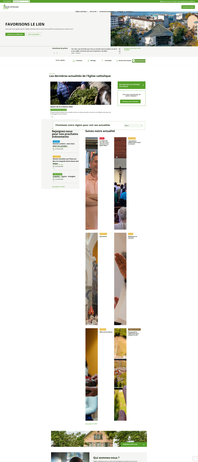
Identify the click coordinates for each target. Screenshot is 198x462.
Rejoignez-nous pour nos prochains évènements (65, 133)
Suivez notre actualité (100, 131)
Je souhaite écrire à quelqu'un (187, 1)
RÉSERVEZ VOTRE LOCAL (130, 444)
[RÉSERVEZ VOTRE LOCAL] (144, 444)
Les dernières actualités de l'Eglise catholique (80, 76)
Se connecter (7, 1)
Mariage (93, 60)
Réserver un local (166, 1)
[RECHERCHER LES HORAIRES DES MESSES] (143, 85)
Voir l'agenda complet (58, 186)
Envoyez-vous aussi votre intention (132, 49)
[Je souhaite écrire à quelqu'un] (178, 1)
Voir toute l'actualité (91, 424)
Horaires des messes (125, 60)
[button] (57, 53)
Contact (175, 1)
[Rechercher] (29, 1)
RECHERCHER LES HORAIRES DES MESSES (129, 85)
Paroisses (79, 60)
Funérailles (108, 60)
